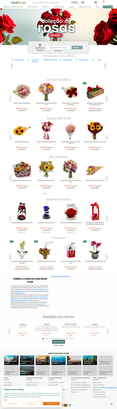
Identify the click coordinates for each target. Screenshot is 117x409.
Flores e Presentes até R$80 (78, 382)
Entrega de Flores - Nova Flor (56, 382)
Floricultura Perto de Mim (58, 353)
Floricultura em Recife (72, 362)
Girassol (46, 193)
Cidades (71, 7)
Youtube (106, 404)
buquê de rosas (21, 293)
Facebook (94, 404)
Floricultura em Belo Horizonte (105, 372)
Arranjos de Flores (85, 7)
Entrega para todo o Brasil (58, 56)
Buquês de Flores (58, 7)
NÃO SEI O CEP (58, 50)
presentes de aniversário (25, 300)
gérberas (18, 291)
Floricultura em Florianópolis (41, 372)
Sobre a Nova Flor (53, 385)
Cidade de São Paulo (31, 385)
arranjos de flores (34, 297)
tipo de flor (34, 291)
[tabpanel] (58, 27)
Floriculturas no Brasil (32, 382)
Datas (97, 7)
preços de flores (40, 304)
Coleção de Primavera (98, 385)
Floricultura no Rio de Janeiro (57, 362)
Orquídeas (58, 238)
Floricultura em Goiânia (9, 372)
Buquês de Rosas (97, 387)
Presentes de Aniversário (99, 397)
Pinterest (111, 404)
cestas (18, 298)
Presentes (45, 7)
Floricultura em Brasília (88, 372)
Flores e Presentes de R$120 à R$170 (80, 387)
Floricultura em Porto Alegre (88, 362)
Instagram (100, 404)
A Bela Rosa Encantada (99, 392)
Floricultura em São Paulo (11, 362)
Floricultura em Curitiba (56, 372)
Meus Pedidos (7, 385)
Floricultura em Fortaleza (25, 372)
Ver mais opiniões (58, 345)
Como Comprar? (8, 382)
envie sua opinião (58, 342)
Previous (12, 66)
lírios (14, 291)
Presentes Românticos (99, 394)
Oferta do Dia (74, 392)
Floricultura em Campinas (25, 362)
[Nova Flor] (19, 2)
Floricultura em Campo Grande (72, 372)
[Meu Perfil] (89, 2)
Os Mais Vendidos (58, 79)
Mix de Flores (58, 157)
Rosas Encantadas (58, 199)
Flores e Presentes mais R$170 (79, 390)
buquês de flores (40, 289)
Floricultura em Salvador (41, 362)
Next (105, 66)
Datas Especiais (97, 382)
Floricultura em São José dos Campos (105, 362)
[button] (82, 2)
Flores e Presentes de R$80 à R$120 (80, 385)
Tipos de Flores (33, 7)
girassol (24, 291)
